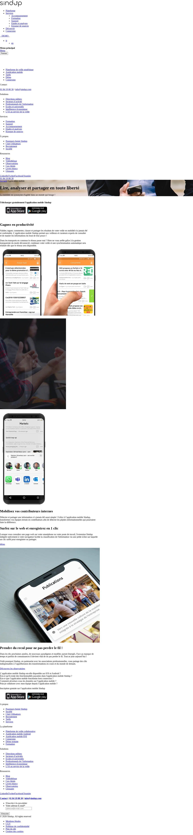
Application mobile (14, 72)
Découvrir (10, 28)
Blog (8, 158)
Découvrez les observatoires (12, 668)
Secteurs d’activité (14, 101)
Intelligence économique (16, 109)
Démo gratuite (12, 741)
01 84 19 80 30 (7, 89)
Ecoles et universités (15, 106)
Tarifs (8, 74)
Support (14, 21)
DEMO (5, 36)
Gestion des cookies (14, 831)
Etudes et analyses (19, 23)
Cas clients (10, 166)
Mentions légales (13, 821)
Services (9, 13)
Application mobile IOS (16, 736)
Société (9, 149)
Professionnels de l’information (19, 104)
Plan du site (11, 829)
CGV (8, 824)
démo (2, 544)
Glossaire (10, 171)
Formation (15, 18)
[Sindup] (11, 6)
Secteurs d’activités (14, 756)
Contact (4, 798)
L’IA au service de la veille (18, 112)
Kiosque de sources (20, 26)
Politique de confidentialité (17, 826)
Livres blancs (12, 168)
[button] (96, 673)
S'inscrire (5, 814)
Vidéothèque (11, 161)
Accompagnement (19, 16)
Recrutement (11, 146)
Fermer (4, 53)
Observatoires (12, 163)
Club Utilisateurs (13, 143)
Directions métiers (14, 99)
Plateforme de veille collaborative (20, 731)
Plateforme (10, 10)
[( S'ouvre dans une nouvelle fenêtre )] (15, 213)
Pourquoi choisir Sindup (16, 141)
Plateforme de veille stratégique (19, 69)
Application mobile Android (18, 734)
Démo (8, 77)
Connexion (11, 31)
